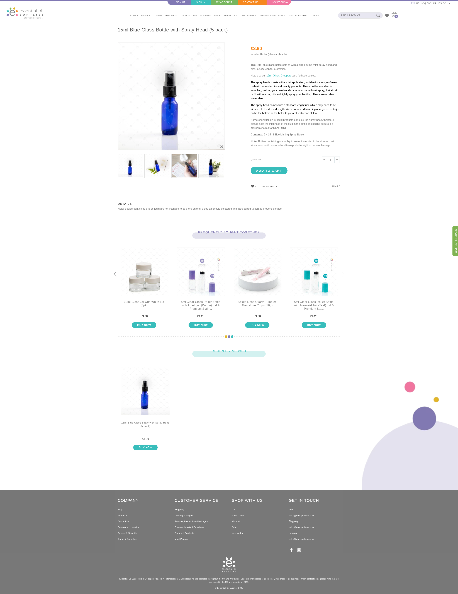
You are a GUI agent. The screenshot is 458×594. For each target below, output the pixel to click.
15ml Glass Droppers (278, 75)
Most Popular (182, 539)
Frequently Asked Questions (189, 527)
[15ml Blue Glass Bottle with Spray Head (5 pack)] (145, 394)
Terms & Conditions (128, 539)
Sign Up (181, 2)
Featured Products (184, 533)
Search (378, 15)
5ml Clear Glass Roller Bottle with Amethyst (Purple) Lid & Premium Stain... (201, 305)
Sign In (200, 2)
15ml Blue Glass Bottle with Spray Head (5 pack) (173, 30)
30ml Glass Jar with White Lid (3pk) (144, 303)
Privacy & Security (127, 533)
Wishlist (236, 521)
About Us (122, 515)
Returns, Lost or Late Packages (191, 521)
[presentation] (114, 274)
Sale (234, 527)
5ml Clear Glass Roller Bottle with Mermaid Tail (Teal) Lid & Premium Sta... (314, 305)
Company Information (129, 527)
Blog (120, 509)
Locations (279, 2)
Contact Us (251, 2)
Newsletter (237, 533)
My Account (224, 2)
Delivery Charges (184, 515)
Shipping (179, 509)
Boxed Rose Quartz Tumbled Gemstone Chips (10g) (257, 303)
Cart (234, 509)
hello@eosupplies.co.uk (433, 3)
